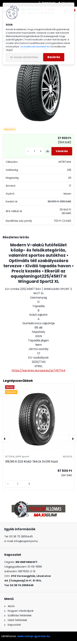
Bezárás (53, 57)
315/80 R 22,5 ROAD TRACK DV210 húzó (31, 461)
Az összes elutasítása (24, 57)
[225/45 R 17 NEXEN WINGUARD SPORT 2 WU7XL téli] (38, 89)
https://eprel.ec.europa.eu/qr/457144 (38, 370)
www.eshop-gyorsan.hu (33, 636)
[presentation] (4, 438)
